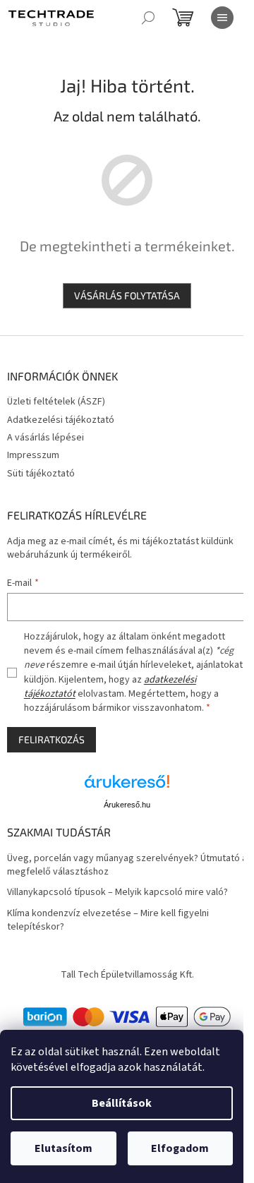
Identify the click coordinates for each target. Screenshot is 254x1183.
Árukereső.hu (127, 804)
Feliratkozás (51, 739)
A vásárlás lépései (45, 438)
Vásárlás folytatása (127, 295)
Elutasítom (63, 1148)
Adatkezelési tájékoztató (60, 420)
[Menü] (222, 18)
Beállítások (122, 1103)
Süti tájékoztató (41, 474)
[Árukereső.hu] (127, 786)
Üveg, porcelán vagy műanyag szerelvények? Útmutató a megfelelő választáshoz (127, 865)
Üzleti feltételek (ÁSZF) (56, 402)
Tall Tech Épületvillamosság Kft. (127, 975)
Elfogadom (180, 1148)
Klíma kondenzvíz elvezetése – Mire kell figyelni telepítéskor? (108, 920)
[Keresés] (148, 18)
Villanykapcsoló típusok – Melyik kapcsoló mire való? (117, 892)
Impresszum (33, 455)
